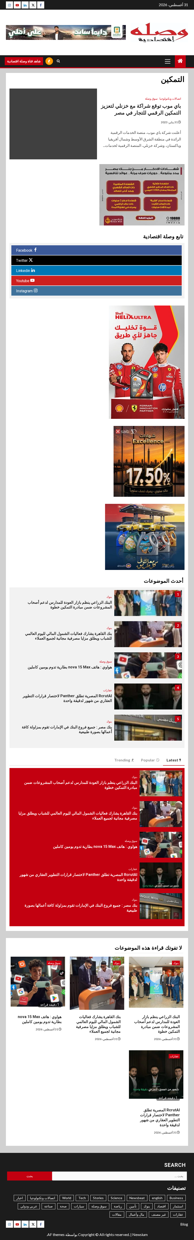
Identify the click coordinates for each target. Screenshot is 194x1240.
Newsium (140, 1234)
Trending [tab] (122, 760)
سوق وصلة (151, 98)
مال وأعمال (136, 1214)
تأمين (133, 1206)
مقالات (117, 1214)
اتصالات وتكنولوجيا (170, 98)
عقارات (107, 690)
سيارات (79, 1206)
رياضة (118, 1206)
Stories (98, 1198)
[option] (97, 605)
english (157, 1198)
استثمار (178, 1206)
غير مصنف (158, 1214)
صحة (63, 1206)
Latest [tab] (172, 760)
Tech (82, 1198)
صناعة (48, 1206)
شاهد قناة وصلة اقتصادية (24, 61)
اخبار (19, 1198)
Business (176, 1198)
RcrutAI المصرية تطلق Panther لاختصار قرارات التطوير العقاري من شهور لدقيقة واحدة (160, 1117)
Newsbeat (137, 1198)
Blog (184, 1224)
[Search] (58, 61)
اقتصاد (161, 1206)
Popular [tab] (148, 760)
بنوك (109, 597)
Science (116, 1198)
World (66, 1198)
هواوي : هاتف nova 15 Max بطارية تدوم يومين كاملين (70, 667)
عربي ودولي (28, 1206)
